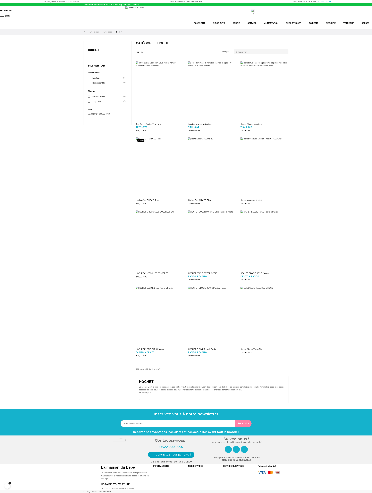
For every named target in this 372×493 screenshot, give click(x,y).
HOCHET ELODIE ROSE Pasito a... (255, 273)
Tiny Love (96, 101)
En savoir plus (145, 393)
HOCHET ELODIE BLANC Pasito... (203, 349)
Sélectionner (261, 52)
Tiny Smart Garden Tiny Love (148, 124)
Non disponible (98, 83)
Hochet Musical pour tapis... (252, 124)
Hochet (93, 50)
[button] (171, 455)
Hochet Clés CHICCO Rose (147, 200)
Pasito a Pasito (98, 96)
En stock (96, 78)
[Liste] (142, 52)
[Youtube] (244, 449)
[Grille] (138, 52)
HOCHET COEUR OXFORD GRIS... (203, 273)
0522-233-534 (5, 16)
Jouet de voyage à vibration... (200, 124)
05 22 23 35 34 (324, 1)
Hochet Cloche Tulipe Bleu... (252, 349)
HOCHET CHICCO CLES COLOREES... (153, 273)
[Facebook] (228, 449)
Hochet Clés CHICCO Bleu (199, 200)
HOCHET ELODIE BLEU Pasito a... (151, 349)
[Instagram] (236, 449)
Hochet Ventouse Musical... (252, 200)
